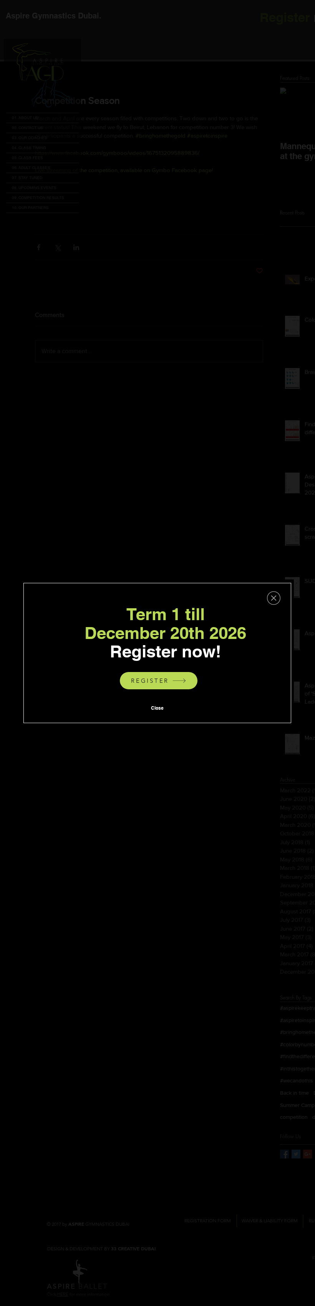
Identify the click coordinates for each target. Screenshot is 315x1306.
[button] (273, 598)
